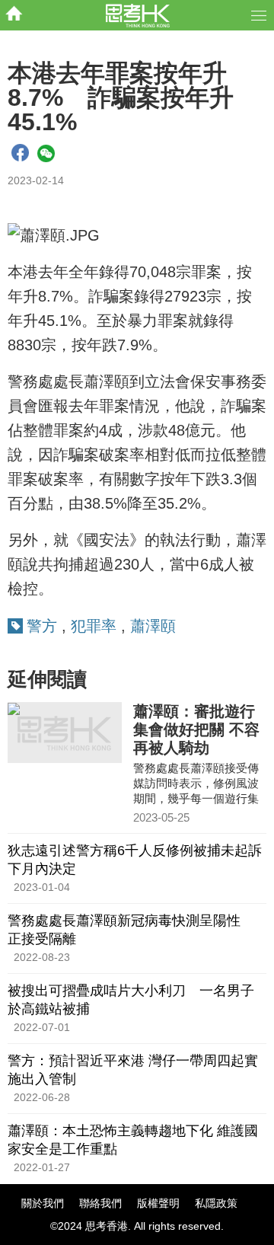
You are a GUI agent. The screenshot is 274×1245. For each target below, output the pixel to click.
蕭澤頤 (153, 626)
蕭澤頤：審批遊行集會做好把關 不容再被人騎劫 (196, 729)
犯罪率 (93, 626)
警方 (42, 626)
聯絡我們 (100, 1203)
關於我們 (42, 1203)
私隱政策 (216, 1203)
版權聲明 (158, 1203)
